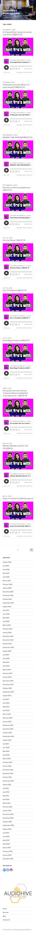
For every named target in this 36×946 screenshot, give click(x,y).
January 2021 (7, 810)
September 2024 (8, 647)
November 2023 (8, 684)
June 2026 (6, 569)
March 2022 (7, 758)
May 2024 (6, 662)
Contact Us (6, 920)
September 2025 (8, 603)
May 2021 (6, 796)
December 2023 (8, 681)
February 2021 (7, 807)
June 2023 (6, 703)
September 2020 (8, 825)
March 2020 (7, 848)
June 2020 (6, 836)
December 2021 (8, 770)
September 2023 (8, 692)
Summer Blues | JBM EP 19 (14, 240)
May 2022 (6, 751)
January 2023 (7, 721)
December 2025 (8, 592)
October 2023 (7, 688)
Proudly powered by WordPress (22, 929)
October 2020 (7, 822)
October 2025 (7, 599)
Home (5, 909)
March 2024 (7, 669)
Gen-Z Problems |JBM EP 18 (14, 290)
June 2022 (6, 747)
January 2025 (7, 632)
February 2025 (7, 629)
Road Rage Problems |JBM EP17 (16, 340)
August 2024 (7, 651)
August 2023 (7, 695)
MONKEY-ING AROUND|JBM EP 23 (17, 137)
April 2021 (6, 799)
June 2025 (6, 614)
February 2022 (7, 762)
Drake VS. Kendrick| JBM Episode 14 (18, 498)
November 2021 (8, 773)
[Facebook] (4, 869)
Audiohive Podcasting (11, 12)
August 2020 (7, 829)
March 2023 (7, 714)
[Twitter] (7, 869)
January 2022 (7, 766)
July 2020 (6, 833)
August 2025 (7, 606)
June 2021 (6, 792)
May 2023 (6, 707)
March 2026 (7, 581)
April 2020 (6, 844)
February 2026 (7, 584)
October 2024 (7, 644)
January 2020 (7, 855)
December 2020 (8, 814)
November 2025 (8, 595)
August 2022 (7, 740)
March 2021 (6, 803)
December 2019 (8, 859)
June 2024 (6, 658)
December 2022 (8, 725)
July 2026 (6, 566)
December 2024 (8, 636)
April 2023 (6, 710)
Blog (4, 916)
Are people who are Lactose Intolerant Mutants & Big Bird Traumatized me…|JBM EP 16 (15, 393)
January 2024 (7, 677)
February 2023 (7, 718)
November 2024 (8, 640)
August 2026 (7, 562)
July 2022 (6, 744)
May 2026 (6, 573)
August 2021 (7, 784)
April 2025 (6, 621)
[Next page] (31, 550)
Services (5, 912)
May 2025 (6, 618)
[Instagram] (11, 869)
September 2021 (8, 781)
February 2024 (7, 673)
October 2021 (7, 777)
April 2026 (6, 577)
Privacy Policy (7, 929)
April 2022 (6, 755)
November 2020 (8, 818)
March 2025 (7, 625)
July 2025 (6, 610)
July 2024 (6, 655)
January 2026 (7, 588)
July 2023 (6, 699)
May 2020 (6, 840)
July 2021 (6, 788)
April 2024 (6, 666)
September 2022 (8, 736)
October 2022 (7, 733)
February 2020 (7, 851)
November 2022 (8, 729)
